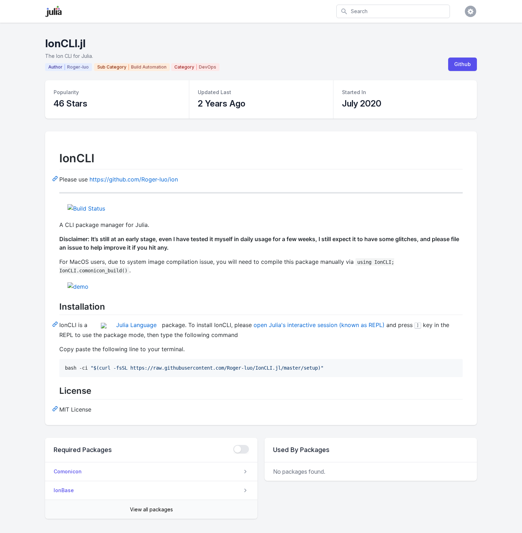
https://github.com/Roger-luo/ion (133, 179)
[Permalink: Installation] (55, 324)
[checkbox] (241, 449)
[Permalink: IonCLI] (55, 178)
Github (462, 64)
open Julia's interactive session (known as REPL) (319, 324)
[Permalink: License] (55, 408)
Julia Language (136, 324)
